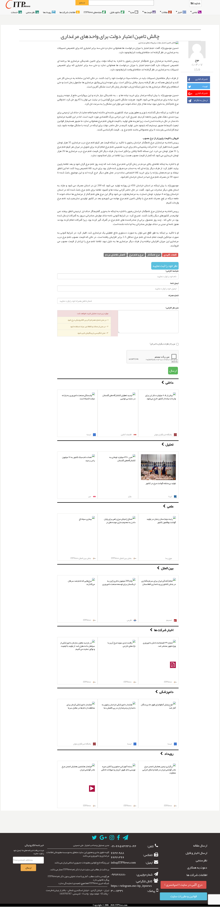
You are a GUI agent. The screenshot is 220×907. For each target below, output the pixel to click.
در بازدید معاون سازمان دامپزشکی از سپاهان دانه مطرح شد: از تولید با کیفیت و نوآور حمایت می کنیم (77, 646)
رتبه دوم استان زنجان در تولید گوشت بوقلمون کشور (161, 521)
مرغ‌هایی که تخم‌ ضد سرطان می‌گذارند (81, 582)
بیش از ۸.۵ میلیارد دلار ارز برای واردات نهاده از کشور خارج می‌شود (160, 397)
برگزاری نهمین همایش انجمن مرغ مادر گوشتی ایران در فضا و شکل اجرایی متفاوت (159, 769)
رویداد (168, 753)
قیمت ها (148, 12)
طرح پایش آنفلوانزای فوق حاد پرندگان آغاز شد (158, 706)
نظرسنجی (30, 12)
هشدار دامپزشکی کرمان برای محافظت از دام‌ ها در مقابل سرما (81, 706)
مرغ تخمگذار (153, 255)
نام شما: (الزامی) (172, 271)
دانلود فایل (115, 12)
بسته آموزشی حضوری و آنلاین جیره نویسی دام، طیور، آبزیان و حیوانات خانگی (118, 768)
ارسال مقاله (200, 845)
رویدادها (47, 12)
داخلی (169, 382)
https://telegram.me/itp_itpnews (131, 886)
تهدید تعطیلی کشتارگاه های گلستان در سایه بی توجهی (118, 397)
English (196, 3)
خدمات (14, 12)
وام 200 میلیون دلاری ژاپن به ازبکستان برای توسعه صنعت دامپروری (118, 582)
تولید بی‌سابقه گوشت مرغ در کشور (161, 483)
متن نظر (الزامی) (172, 307)
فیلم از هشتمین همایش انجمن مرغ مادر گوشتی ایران (78, 768)
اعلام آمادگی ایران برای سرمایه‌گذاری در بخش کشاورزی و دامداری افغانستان (158, 582)
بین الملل (167, 568)
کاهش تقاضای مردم (115, 255)
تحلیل (169, 444)
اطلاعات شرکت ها (67, 12)
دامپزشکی (166, 691)
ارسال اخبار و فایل (196, 853)
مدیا (132, 12)
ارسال (173, 371)
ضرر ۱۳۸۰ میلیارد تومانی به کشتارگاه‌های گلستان (122, 459)
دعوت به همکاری (197, 867)
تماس (195, 12)
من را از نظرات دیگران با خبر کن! (162, 344)
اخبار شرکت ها (163, 629)
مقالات (165, 12)
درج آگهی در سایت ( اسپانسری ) (183, 885)
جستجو (82, 3)
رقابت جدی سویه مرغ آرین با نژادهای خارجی (121, 644)
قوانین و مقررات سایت (183, 896)
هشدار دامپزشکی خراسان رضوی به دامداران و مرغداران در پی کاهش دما (118, 706)
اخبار (180, 12)
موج (197, 60)
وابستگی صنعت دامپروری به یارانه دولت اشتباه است (78, 397)
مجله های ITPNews (93, 12)
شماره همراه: (173, 295)
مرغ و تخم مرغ (136, 255)
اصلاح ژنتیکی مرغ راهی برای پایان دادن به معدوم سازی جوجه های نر (119, 521)
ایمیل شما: (174, 283)
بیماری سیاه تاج (85, 519)
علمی (170, 506)
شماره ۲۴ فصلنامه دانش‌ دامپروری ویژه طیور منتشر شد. (159, 644)
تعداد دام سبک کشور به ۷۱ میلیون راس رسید (78, 459)
